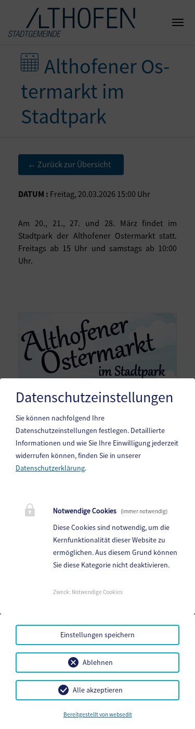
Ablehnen (98, 662)
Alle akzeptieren (98, 690)
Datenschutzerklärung (50, 468)
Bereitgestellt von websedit (97, 714)
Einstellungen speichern (97, 634)
